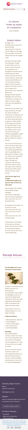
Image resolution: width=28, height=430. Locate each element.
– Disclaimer (5, 414)
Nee (12, 427)
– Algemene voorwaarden (9, 416)
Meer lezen (18, 427)
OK (8, 427)
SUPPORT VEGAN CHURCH (11, 406)
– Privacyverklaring (7, 418)
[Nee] (26, 424)
